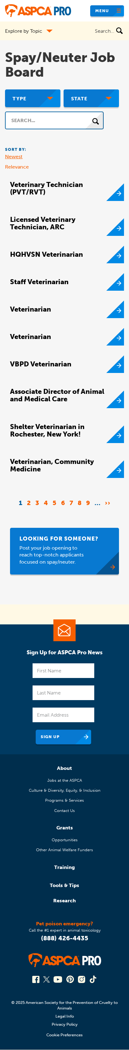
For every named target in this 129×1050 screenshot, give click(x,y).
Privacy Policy (65, 1024)
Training (64, 867)
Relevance (17, 167)
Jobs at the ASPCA (64, 780)
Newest (14, 157)
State (79, 99)
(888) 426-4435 (64, 938)
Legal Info (64, 1016)
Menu (102, 10)
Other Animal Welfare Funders (64, 849)
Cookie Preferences (64, 1035)
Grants (64, 828)
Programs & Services (64, 800)
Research (64, 901)
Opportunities (65, 840)
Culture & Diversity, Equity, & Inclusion (65, 790)
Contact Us (64, 810)
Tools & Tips (64, 885)
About (64, 768)
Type (19, 99)
